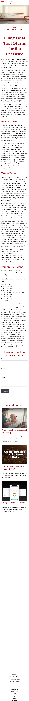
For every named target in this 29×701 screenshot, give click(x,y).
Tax (14, 696)
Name (3, 359)
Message (4, 377)
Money (14, 698)
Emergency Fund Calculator (14, 502)
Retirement (14, 689)
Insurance (14, 695)
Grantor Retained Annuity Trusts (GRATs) (13, 467)
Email (3, 368)
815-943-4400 (16, 677)
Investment (14, 691)
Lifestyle (14, 700)
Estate (14, 693)
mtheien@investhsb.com (14, 684)
